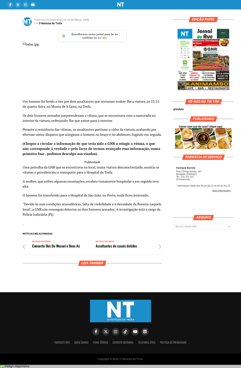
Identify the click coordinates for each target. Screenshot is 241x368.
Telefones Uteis (147, 342)
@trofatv (178, 109)
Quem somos (81, 342)
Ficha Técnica (100, 342)
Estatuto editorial (123, 342)
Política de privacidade (173, 342)
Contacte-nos (62, 342)
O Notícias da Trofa (50, 23)
